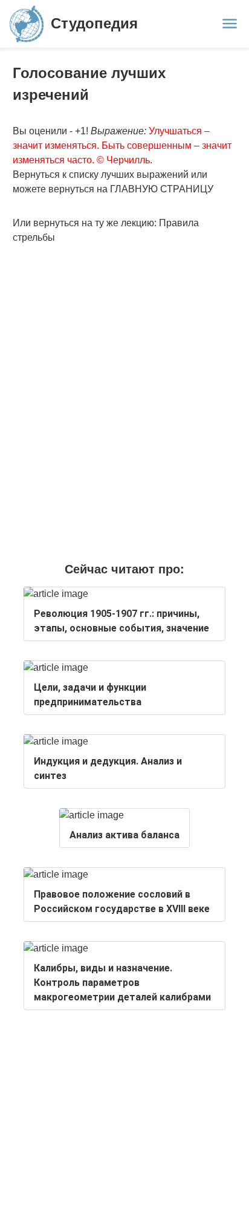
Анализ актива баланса (124, 835)
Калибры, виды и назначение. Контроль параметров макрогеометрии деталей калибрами (122, 982)
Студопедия (94, 23)
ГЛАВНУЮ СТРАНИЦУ (161, 189)
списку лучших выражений (129, 174)
